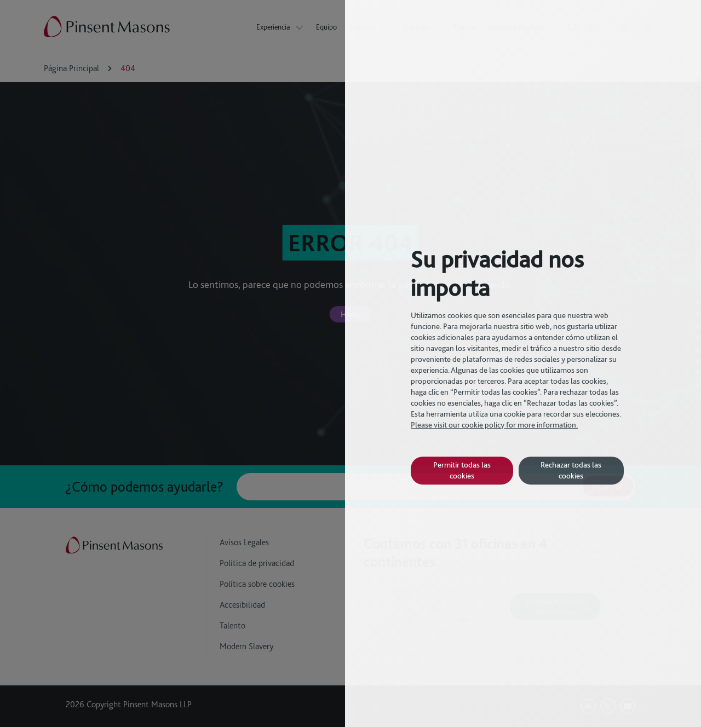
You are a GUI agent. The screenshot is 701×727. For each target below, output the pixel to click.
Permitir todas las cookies (462, 470)
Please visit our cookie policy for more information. (494, 425)
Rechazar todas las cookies (571, 470)
